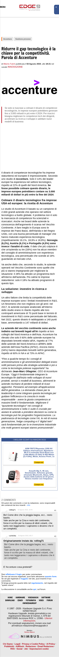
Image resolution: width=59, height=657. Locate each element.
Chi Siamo (8, 644)
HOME (10, 597)
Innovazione (15, 67)
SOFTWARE (45, 597)
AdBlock (20, 646)
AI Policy (50, 644)
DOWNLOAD (10, 600)
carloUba (12, 536)
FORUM (50, 600)
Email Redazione (46, 646)
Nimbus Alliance (29, 632)
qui (34, 589)
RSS (12, 649)
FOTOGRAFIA (31, 600)
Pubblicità (9, 646)
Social (19, 649)
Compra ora (39, 462)
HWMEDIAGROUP (29, 603)
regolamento (37, 583)
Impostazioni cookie (39, 649)
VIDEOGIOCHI (33, 597)
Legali (17, 644)
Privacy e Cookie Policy (33, 644)
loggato (24, 579)
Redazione (31, 646)
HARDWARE (20, 597)
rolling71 (12, 510)
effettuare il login (14, 574)
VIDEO (41, 600)
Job (26, 649)
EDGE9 (20, 600)
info (28, 505)
